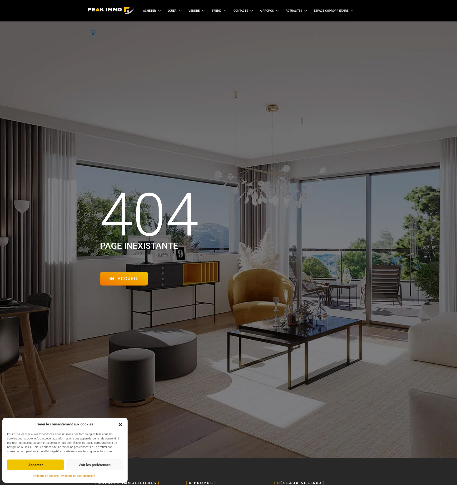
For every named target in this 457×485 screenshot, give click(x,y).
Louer (172, 10)
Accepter (35, 465)
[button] (120, 424)
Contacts (240, 10)
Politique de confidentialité (78, 476)
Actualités (294, 10)
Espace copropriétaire (331, 10)
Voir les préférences (95, 465)
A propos (267, 10)
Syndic (217, 10)
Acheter (149, 10)
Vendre (194, 10)
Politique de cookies (46, 476)
